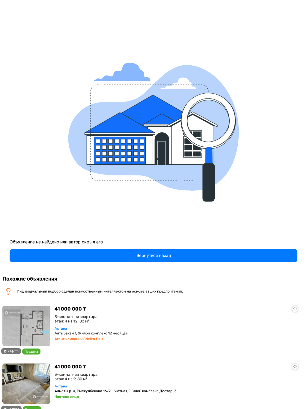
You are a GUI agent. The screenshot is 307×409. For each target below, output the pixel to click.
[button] (153, 255)
